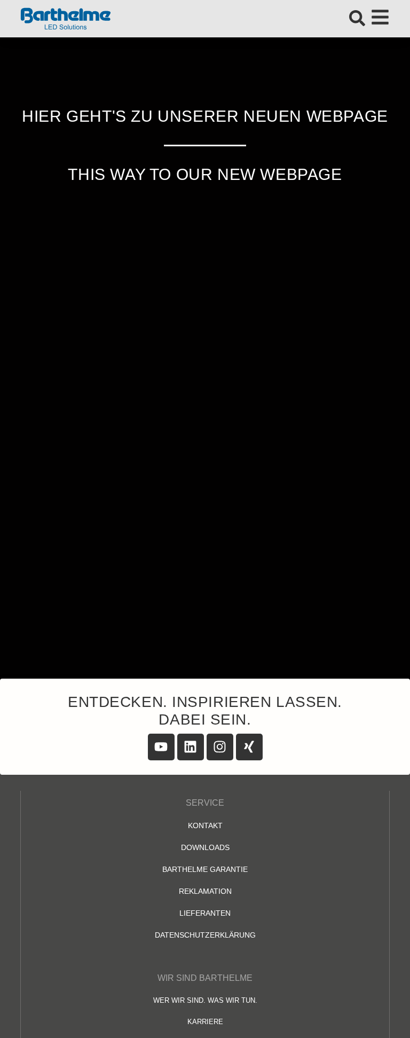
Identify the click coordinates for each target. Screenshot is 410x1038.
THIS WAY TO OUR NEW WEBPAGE (205, 174)
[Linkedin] (190, 747)
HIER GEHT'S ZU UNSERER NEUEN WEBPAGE (205, 116)
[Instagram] (220, 747)
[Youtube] (161, 747)
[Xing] (249, 747)
